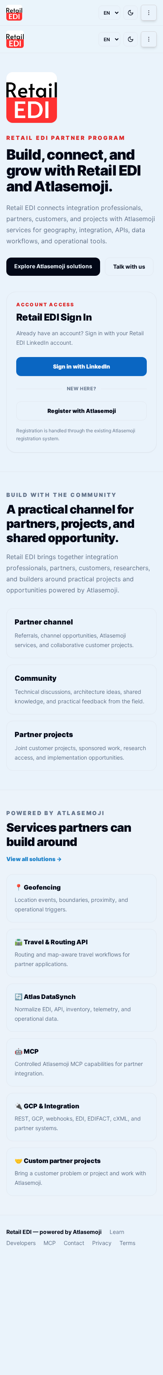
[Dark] (130, 13)
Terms (127, 1242)
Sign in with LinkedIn (81, 366)
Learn (117, 1231)
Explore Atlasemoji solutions (53, 266)
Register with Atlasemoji (81, 410)
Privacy (102, 1242)
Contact (74, 1242)
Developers (21, 1242)
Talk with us (129, 266)
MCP (50, 1242)
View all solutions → (34, 859)
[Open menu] (149, 13)
